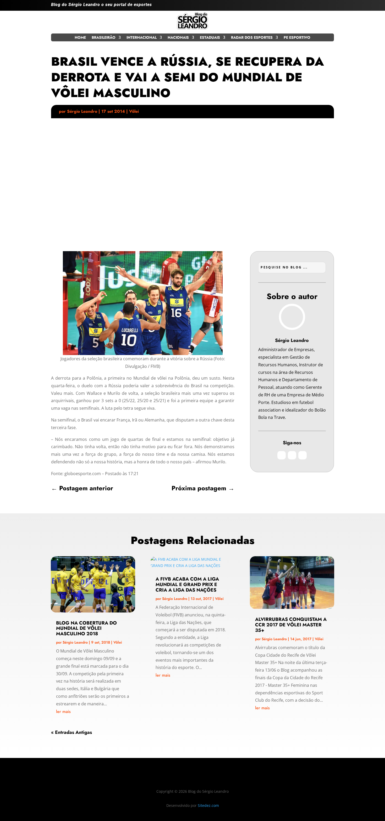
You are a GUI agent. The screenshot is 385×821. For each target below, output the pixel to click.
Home (80, 38)
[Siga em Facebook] (319, 7)
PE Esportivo (297, 38)
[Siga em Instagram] (309, 7)
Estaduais (210, 38)
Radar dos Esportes (252, 38)
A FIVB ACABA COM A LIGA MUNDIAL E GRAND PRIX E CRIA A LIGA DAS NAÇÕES (187, 584)
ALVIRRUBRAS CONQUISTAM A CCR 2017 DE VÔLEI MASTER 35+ (291, 625)
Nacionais (178, 38)
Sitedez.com (208, 805)
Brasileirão (104, 38)
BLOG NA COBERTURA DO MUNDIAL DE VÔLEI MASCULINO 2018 (86, 628)
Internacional (141, 38)
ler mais (63, 711)
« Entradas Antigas (71, 732)
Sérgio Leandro (82, 111)
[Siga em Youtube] (330, 7)
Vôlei (134, 111)
